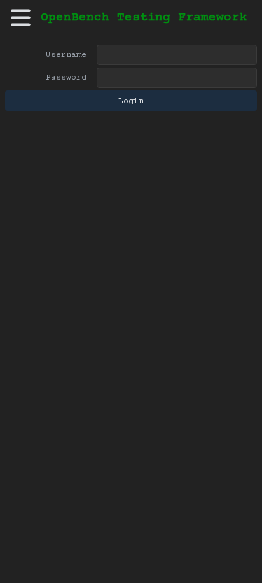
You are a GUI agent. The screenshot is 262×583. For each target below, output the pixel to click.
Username (66, 54)
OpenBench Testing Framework (144, 18)
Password (66, 77)
